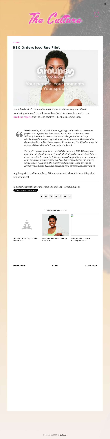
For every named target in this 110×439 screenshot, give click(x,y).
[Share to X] (46, 196)
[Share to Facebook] (41, 196)
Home (55, 265)
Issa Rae (16, 42)
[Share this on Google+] (51, 196)
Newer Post (19, 265)
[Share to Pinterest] (69, 196)
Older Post (91, 265)
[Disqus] (55, 307)
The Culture (61, 435)
